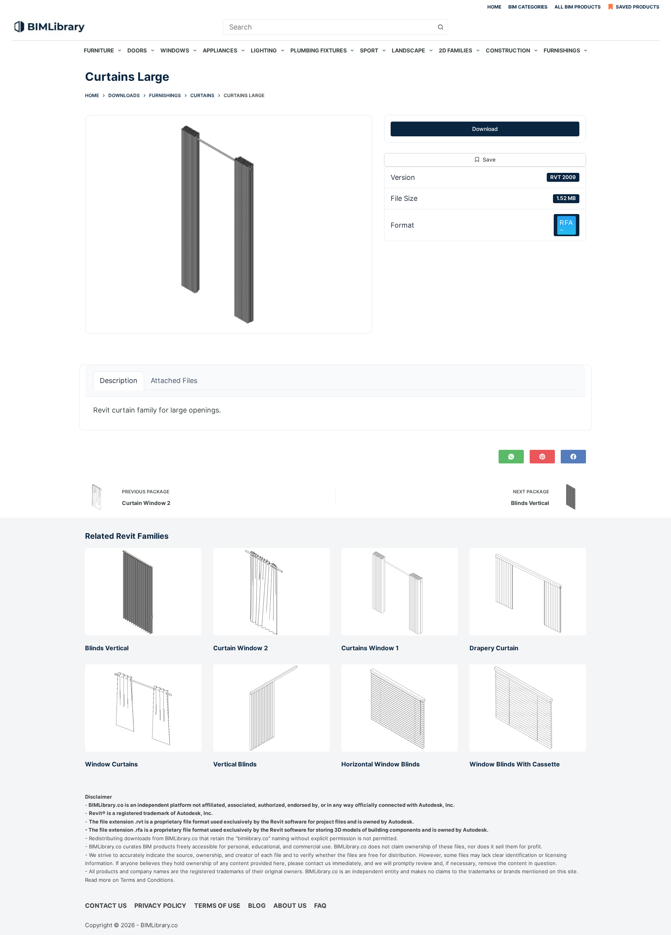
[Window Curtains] (143, 708)
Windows (174, 50)
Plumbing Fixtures (318, 50)
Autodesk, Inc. (437, 805)
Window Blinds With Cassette (514, 764)
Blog (257, 905)
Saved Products (637, 7)
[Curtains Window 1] (399, 592)
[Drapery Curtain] (527, 592)
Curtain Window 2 (240, 648)
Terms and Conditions (146, 880)
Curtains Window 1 (370, 648)
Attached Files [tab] (174, 380)
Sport (369, 50)
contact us (318, 863)
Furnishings (562, 50)
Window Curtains (111, 764)
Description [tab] (118, 380)
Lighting (264, 50)
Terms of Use (217, 905)
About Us (289, 905)
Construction (508, 50)
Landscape (408, 50)
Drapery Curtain (493, 648)
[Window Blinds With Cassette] (527, 708)
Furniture (99, 50)
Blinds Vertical (107, 648)
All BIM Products (578, 7)
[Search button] (440, 27)
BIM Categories (528, 7)
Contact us (106, 905)
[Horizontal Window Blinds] (399, 708)
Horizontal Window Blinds (380, 764)
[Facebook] (573, 456)
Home (494, 7)
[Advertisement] (485, 298)
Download (485, 128)
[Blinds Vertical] (143, 592)
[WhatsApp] (511, 456)
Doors (137, 50)
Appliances (220, 50)
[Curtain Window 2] (271, 592)
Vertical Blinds (235, 764)
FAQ (320, 905)
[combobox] (328, 27)
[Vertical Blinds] (271, 708)
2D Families (455, 50)
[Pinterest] (542, 456)
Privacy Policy (160, 905)
